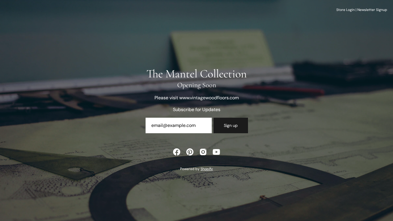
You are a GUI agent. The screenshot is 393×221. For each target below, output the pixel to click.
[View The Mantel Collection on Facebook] (176, 152)
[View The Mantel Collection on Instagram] (203, 152)
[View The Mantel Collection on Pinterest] (190, 152)
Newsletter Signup (372, 9)
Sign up (231, 125)
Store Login (345, 9)
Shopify (207, 169)
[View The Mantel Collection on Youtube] (216, 152)
